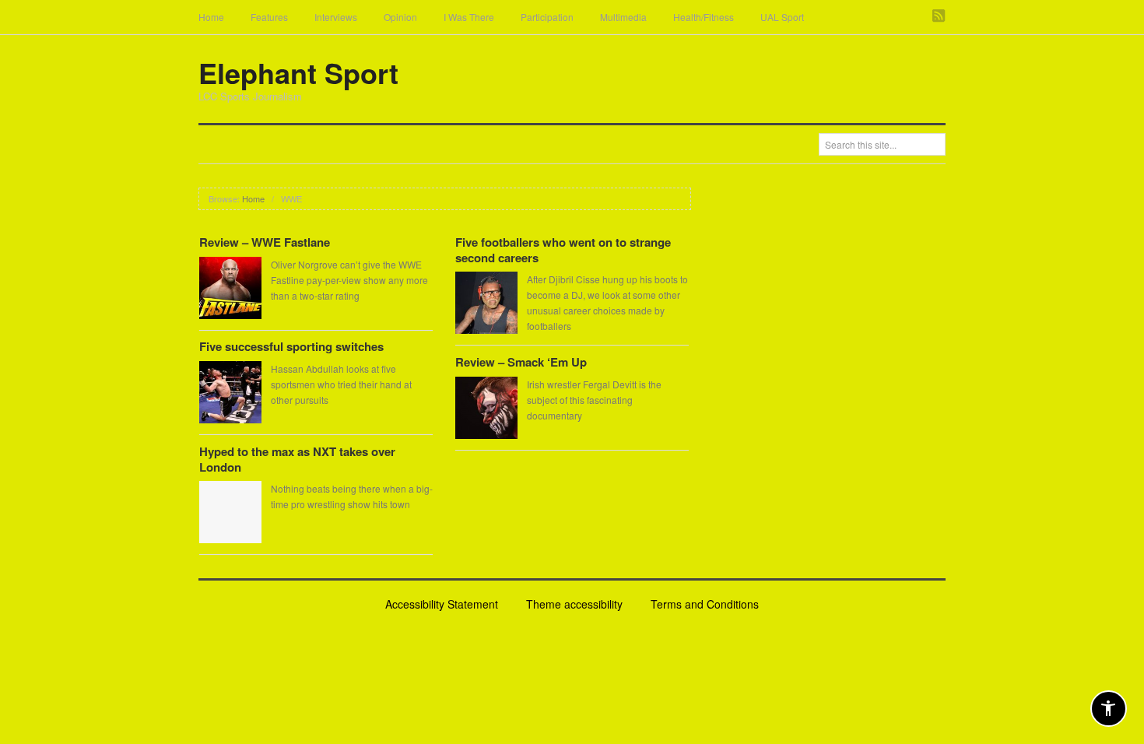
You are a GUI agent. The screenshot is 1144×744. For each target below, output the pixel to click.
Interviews (335, 16)
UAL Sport (782, 16)
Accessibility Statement (441, 604)
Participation (547, 16)
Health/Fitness (703, 16)
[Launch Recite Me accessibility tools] (1108, 708)
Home (211, 16)
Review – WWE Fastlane (264, 242)
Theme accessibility (574, 604)
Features (269, 16)
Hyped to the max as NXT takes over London (297, 459)
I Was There (469, 16)
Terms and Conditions (705, 604)
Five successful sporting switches (291, 346)
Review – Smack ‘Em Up (521, 361)
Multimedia (623, 16)
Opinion (400, 16)
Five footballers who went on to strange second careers (563, 249)
